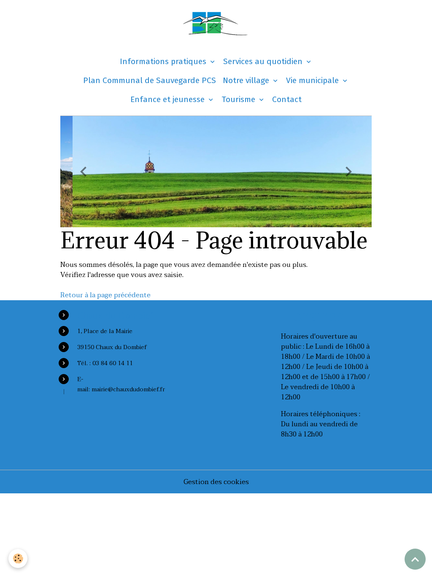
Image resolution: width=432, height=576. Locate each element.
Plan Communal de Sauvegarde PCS (149, 80)
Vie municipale (313, 80)
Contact (287, 99)
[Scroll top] (415, 559)
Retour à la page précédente (105, 295)
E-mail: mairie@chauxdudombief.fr (121, 384)
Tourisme (239, 99)
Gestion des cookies (216, 482)
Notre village (247, 80)
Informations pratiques (164, 61)
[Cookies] (17, 558)
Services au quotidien (264, 61)
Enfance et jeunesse (168, 99)
